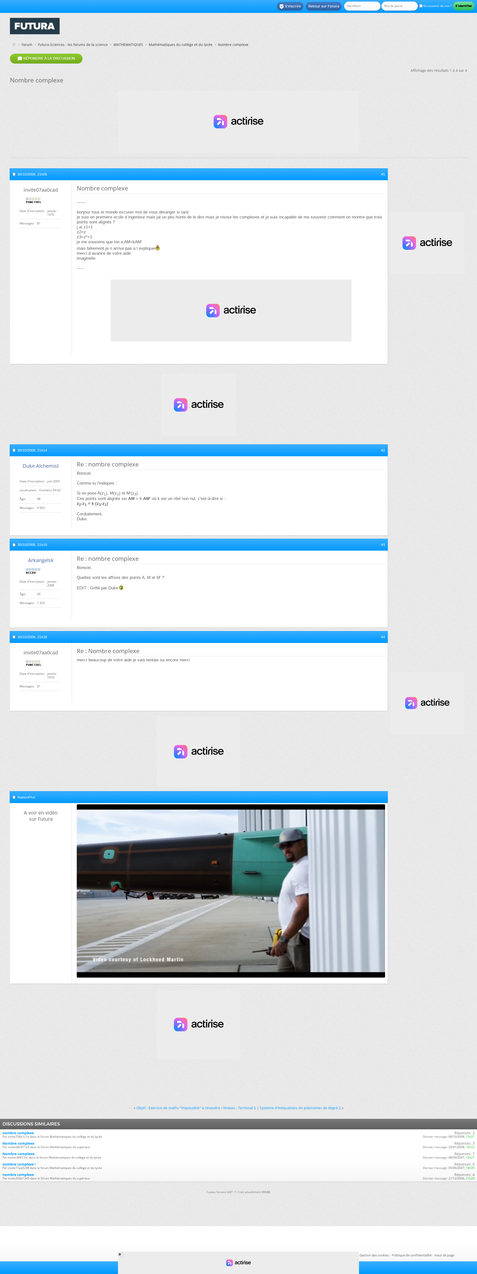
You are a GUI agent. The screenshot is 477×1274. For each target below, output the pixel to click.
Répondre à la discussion (46, 58)
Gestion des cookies (374, 1255)
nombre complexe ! (19, 1164)
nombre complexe (18, 1133)
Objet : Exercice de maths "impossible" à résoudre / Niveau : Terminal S (196, 1107)
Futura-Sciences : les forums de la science (73, 44)
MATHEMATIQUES (128, 44)
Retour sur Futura (323, 6)
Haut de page (444, 1255)
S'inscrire (290, 6)
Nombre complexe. (18, 1153)
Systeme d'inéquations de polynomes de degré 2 (300, 1107)
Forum (27, 44)
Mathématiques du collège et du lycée (180, 44)
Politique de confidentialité (412, 1255)
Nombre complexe (18, 1143)
